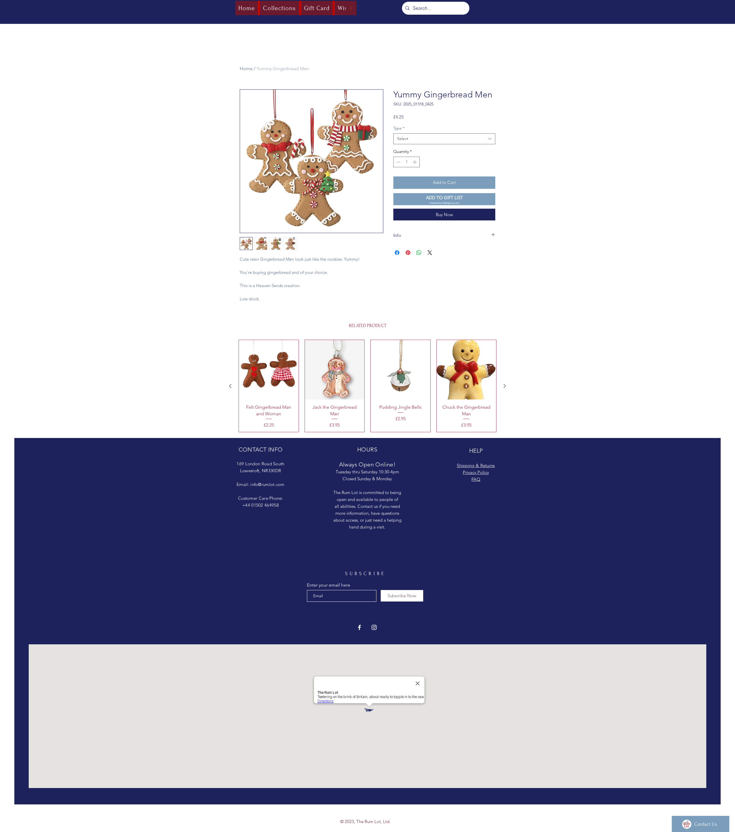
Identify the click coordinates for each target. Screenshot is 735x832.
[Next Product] (504, 386)
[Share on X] (429, 252)
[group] (367, 386)
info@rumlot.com (267, 484)
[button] (444, 199)
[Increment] (415, 162)
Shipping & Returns (476, 465)
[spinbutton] (406, 162)
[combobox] (444, 138)
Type (399, 128)
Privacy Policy (476, 472)
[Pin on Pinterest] (408, 252)
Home (246, 68)
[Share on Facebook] (397, 252)
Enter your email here (328, 585)
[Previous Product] (230, 386)
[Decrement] (397, 162)
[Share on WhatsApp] (418, 252)
